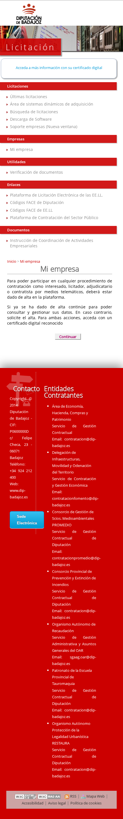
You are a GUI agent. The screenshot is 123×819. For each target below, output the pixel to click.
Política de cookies (86, 803)
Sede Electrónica (27, 519)
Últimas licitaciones (28, 96)
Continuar (67, 336)
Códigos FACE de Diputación (37, 202)
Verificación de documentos (36, 172)
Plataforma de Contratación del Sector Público (54, 217)
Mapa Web (95, 796)
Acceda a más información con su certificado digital (59, 67)
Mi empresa (21, 149)
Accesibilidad (32, 803)
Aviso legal (57, 803)
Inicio (12, 261)
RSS (72, 796)
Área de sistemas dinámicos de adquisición (51, 104)
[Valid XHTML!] (26, 796)
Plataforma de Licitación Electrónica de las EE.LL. (56, 195)
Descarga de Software (31, 119)
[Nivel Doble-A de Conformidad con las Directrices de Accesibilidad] (49, 796)
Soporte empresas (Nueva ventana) (43, 126)
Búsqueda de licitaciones (34, 111)
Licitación (30, 46)
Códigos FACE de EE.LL (31, 210)
